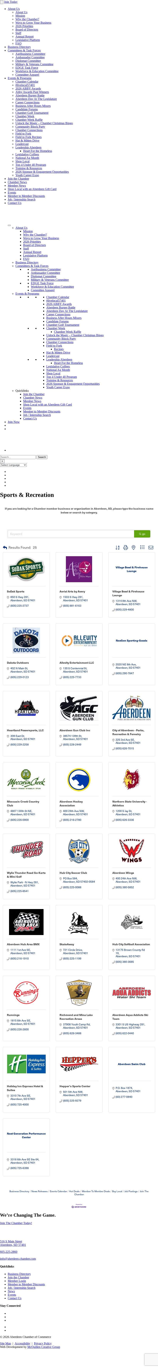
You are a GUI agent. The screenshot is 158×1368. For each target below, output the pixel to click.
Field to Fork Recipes (28, 137)
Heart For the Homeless (37, 151)
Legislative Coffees (27, 154)
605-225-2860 (8, 1251)
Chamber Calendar (26, 81)
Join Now (14, 422)
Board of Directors (26, 29)
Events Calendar (58, 1191)
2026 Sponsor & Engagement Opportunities (42, 171)
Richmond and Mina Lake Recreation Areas (76, 1017)
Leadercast (22, 144)
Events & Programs (19, 78)
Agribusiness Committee (30, 53)
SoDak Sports (15, 591)
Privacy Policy (43, 1343)
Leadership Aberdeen (28, 147)
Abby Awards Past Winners (32, 92)
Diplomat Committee (28, 60)
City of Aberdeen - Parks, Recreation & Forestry (128, 732)
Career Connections (27, 102)
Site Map (5, 1343)
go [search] (143, 534)
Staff (18, 33)
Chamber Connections (29, 130)
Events (12, 192)
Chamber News (17, 182)
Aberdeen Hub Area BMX (23, 944)
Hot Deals (74, 1191)
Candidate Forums (26, 109)
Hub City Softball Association (131, 944)
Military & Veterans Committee (34, 64)
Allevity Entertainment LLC (77, 662)
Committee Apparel (27, 74)
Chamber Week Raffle (29, 119)
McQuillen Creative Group (43, 1347)
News (11, 1291)
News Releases (39, 1191)
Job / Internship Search (21, 199)
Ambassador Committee (30, 57)
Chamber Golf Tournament (31, 112)
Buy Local (117, 1191)
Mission (20, 15)
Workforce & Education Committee (37, 71)
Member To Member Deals (96, 1191)
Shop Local (22, 161)
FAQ (18, 43)
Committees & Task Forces (24, 50)
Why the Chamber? (27, 19)
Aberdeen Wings (123, 873)
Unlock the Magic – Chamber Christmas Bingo (44, 123)
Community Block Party (30, 126)
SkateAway (67, 944)
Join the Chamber (18, 178)
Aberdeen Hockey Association (71, 803)
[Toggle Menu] (9, 225)
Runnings (13, 1015)
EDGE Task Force (26, 67)
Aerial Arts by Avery (72, 591)
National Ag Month (27, 157)
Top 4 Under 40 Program (30, 164)
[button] (5, 547)
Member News (17, 185)
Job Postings (131, 1191)
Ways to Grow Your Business (33, 22)
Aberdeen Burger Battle (30, 95)
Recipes (59, 349)
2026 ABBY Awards (28, 88)
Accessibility (22, 1343)
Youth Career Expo (27, 175)
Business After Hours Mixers (33, 105)
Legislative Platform (27, 40)
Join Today (11, 1)
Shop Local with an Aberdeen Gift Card (32, 189)
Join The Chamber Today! (16, 1223)
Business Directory (19, 47)
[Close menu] (1, 2)
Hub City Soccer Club (73, 873)
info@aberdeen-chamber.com (18, 1258)
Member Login (17, 1280)
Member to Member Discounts (26, 196)
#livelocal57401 (25, 85)
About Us (14, 8)
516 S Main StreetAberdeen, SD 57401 (13, 1243)
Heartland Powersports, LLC (25, 730)
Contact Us (14, 203)
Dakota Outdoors (18, 662)
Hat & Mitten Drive (27, 140)
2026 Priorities (24, 26)
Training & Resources (28, 168)
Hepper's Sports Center (75, 1086)
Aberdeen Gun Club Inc (75, 730)
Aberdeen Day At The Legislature (36, 99)
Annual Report (24, 36)
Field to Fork (23, 133)
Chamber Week (24, 116)
